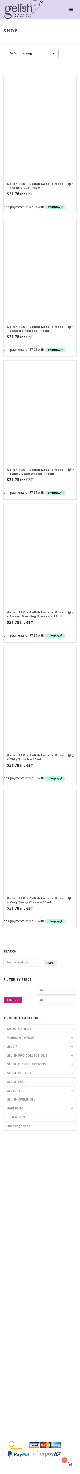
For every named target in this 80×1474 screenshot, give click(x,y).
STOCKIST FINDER (24, 1213)
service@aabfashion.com (30, 1362)
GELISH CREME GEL (21, 1099)
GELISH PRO (16, 1082)
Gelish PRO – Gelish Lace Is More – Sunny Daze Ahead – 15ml (35, 472)
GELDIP (12, 1046)
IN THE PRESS (21, 1221)
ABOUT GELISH (22, 1180)
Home (9, 40)
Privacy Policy (21, 1428)
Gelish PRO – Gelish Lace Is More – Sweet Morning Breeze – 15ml (35, 614)
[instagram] (18, 1396)
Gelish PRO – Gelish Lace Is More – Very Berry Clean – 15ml (35, 900)
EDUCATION (16, 1117)
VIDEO (16, 1197)
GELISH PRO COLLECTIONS (35, 40)
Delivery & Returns (24, 1420)
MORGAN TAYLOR (20, 1037)
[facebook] (9, 1396)
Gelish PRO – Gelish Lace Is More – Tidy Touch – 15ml (35, 757)
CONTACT (18, 1229)
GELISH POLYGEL (19, 1073)
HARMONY (15, 1108)
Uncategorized (18, 1126)
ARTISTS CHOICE (19, 1029)
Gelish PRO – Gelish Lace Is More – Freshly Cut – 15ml (35, 186)
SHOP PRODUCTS (24, 1188)
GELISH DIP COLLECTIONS (26, 1064)
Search (50, 963)
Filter (13, 1000)
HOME (16, 1172)
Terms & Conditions (25, 1412)
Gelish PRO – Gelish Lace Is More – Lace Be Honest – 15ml (35, 329)
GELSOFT (13, 1090)
